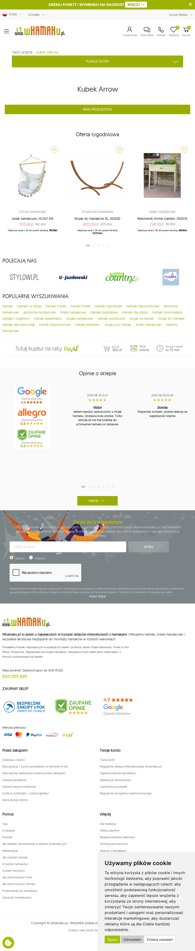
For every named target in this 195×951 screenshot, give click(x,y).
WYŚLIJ (148, 547)
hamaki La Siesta (29, 306)
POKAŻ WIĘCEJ (97, 596)
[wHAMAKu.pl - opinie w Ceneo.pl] (32, 438)
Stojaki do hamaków (97, 212)
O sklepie (8, 830)
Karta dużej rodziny (15, 800)
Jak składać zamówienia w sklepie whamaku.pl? (34, 844)
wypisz (40, 558)
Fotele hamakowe (32, 212)
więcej (93, 500)
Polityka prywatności (114, 844)
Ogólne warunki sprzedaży (118, 773)
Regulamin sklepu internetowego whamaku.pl (131, 766)
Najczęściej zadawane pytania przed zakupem (33, 773)
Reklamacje (10, 851)
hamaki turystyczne (111, 318)
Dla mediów (108, 824)
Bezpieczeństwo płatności (117, 837)
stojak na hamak (142, 318)
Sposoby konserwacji (16, 897)
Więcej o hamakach (113, 851)
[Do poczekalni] (54, 149)
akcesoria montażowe (39, 312)
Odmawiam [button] (132, 939)
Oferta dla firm (109, 830)
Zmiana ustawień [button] (160, 939)
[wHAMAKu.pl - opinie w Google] (32, 395)
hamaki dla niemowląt (18, 325)
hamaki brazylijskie (104, 312)
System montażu (13, 870)
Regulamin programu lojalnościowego (126, 793)
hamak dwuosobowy (55, 325)
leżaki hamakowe (148, 325)
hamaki (7, 306)
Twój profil (107, 760)
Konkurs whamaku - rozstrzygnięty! (25, 793)
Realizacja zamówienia (115, 780)
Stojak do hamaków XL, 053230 (97, 218)
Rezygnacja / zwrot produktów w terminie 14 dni (35, 766)
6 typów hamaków (15, 864)
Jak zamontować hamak (18, 884)
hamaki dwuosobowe (143, 306)
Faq (4, 824)
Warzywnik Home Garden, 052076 (162, 218)
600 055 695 (14, 676)
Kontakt (34, 15)
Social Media (178, 15)
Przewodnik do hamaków (19, 891)
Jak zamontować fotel (17, 877)
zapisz (20, 558)
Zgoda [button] (112, 939)
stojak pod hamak (118, 325)
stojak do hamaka (171, 318)
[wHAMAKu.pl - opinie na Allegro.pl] (32, 417)
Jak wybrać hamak (14, 857)
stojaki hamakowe (79, 318)
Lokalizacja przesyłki (113, 786)
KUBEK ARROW (47, 52)
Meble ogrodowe (162, 212)
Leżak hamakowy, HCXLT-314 (32, 218)
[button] (130, 31)
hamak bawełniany (48, 318)
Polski (12, 14)
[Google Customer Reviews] (122, 706)
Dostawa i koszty (13, 760)
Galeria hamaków (14, 780)
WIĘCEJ (134, 4)
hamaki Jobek (56, 306)
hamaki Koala (80, 306)
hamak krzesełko (87, 325)
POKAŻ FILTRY (97, 61)
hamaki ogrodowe (108, 306)
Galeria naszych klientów (19, 786)
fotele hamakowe (73, 312)
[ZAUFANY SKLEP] (24, 706)
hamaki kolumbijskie (167, 312)
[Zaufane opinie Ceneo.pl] (73, 706)
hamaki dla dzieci (135, 312)
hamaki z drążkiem (15, 318)
